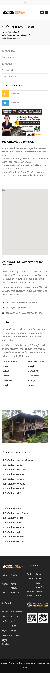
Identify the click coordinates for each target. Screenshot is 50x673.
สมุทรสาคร (33, 370)
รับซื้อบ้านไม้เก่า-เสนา (12, 522)
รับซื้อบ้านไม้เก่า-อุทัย (12, 532)
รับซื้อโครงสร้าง (9, 63)
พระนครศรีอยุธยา (36, 361)
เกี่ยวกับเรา (13, 577)
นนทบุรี (6, 370)
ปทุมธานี (6, 375)
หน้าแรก (5, 575)
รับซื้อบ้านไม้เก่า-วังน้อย (13, 517)
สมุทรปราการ (8, 366)
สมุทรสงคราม (34, 375)
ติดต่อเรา (14, 592)
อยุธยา (5, 630)
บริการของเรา (13, 585)
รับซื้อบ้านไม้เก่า (15, 32)
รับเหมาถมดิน (8, 70)
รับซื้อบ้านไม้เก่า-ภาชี (12, 508)
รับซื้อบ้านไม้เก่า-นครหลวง (14, 469)
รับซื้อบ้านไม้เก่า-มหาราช (13, 536)
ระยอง (31, 385)
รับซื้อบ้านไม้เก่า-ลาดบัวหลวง (15, 513)
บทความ (5, 592)
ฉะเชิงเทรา (7, 380)
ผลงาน (5, 583)
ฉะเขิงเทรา (5, 623)
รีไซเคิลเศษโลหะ (9, 76)
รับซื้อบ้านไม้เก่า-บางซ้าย (13, 527)
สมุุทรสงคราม (5, 641)
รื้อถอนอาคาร (8, 57)
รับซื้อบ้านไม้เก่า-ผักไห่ (12, 493)
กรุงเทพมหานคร (10, 361)
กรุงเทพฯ (6, 611)
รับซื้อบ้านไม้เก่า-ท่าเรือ (13, 465)
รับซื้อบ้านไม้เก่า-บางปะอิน (14, 483)
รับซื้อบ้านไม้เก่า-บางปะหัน (14, 488)
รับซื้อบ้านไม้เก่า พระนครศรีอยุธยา (15, 35)
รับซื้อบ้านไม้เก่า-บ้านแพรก (14, 541)
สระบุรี (31, 366)
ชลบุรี (5, 385)
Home (4, 32)
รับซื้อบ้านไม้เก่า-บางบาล (13, 479)
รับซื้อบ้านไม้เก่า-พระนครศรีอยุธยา (18, 460)
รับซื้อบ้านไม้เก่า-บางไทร (13, 474)
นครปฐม (32, 380)
